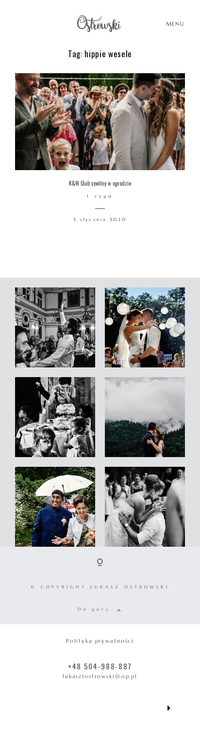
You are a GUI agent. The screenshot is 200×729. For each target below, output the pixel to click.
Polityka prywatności (100, 640)
